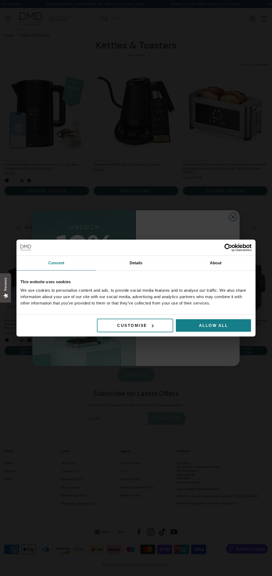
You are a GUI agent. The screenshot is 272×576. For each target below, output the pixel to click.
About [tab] (216, 263)
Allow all (213, 325)
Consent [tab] (56, 263)
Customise (132, 325)
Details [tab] (136, 263)
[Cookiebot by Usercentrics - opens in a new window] (228, 248)
